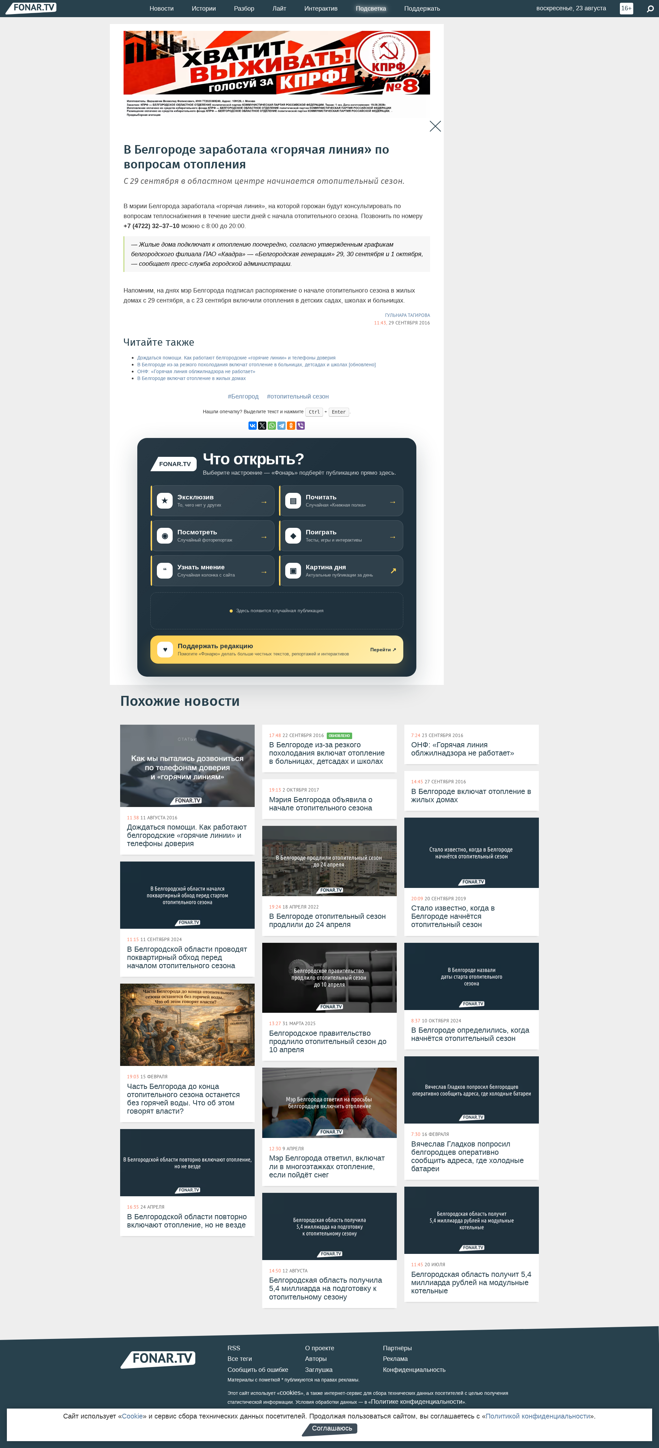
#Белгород (243, 396)
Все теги (240, 1359)
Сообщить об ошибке (258, 1370)
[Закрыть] (435, 126)
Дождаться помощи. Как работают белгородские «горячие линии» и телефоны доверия (236, 358)
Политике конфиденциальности (416, 1402)
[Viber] (301, 426)
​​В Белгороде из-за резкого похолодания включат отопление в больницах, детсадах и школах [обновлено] (256, 364)
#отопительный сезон (298, 396)
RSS (234, 1348)
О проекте (319, 1348)
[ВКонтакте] (252, 426)
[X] (262, 426)
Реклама (395, 1359)
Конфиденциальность (414, 1370)
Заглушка (319, 1370)
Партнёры (397, 1348)
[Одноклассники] (291, 426)
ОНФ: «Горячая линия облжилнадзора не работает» (196, 371)
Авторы (316, 1359)
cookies (290, 1393)
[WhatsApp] (272, 426)
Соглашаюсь (332, 1428)
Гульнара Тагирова (407, 315)
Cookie (132, 1416)
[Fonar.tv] (31, 8)
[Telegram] (281, 426)
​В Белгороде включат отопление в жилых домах (191, 378)
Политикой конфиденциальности (538, 1416)
